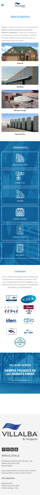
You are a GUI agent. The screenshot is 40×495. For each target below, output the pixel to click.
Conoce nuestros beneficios (20, 380)
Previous (3, 10)
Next (37, 10)
